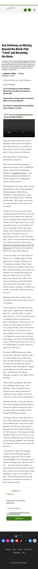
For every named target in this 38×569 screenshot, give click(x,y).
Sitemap (8, 549)
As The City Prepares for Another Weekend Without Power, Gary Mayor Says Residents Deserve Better (16, 91)
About (14, 549)
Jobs (23, 553)
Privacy (20, 549)
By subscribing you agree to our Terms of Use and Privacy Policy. (18, 513)
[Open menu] (34, 9)
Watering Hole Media (21, 563)
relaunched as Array (19, 173)
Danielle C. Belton (10, 74)
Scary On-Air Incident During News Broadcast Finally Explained (18, 115)
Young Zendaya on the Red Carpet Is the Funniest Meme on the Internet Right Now (18, 99)
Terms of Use (28, 549)
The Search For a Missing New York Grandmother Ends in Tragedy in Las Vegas (18, 107)
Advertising (16, 553)
